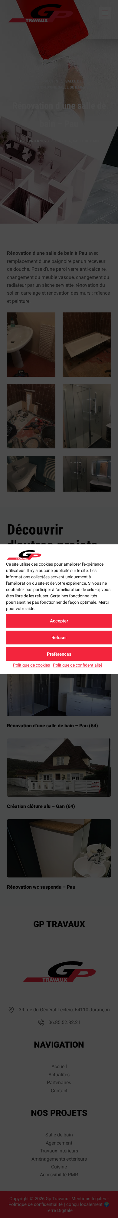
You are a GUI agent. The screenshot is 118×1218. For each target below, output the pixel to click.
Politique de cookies (31, 665)
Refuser (59, 637)
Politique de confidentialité (77, 665)
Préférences (59, 654)
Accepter (59, 621)
